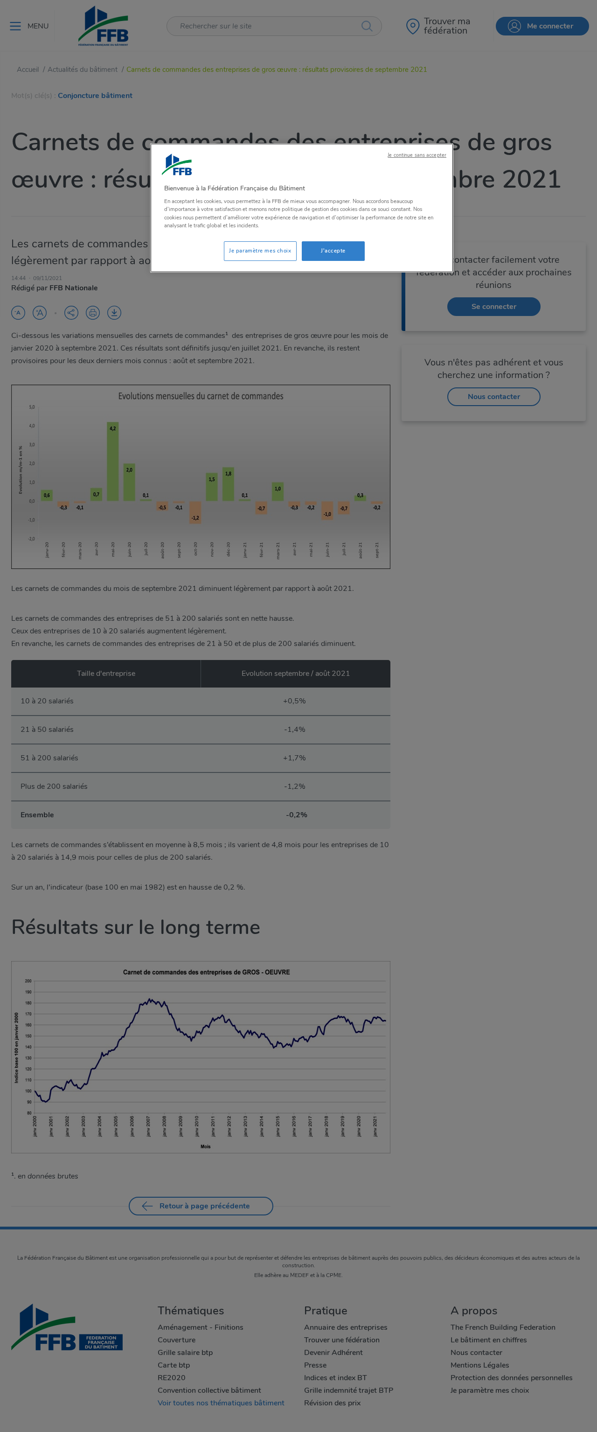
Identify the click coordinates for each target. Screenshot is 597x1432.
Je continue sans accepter (417, 155)
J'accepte (333, 250)
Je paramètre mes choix (260, 250)
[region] (301, 208)
